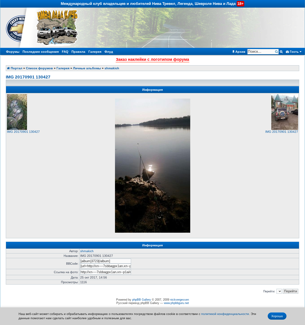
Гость (294, 51)
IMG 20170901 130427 (28, 77)
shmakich (111, 68)
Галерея (94, 51)
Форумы (12, 51)
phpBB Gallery (141, 299)
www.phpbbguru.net (176, 303)
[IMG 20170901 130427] (17, 129)
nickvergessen (179, 299)
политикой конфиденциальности (225, 314)
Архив (239, 51)
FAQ (65, 51)
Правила (78, 51)
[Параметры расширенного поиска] (281, 51)
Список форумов (39, 68)
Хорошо (277, 316)
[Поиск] (277, 51)
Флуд (108, 51)
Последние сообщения (41, 51)
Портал (16, 68)
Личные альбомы (87, 68)
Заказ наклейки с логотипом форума (152, 59)
